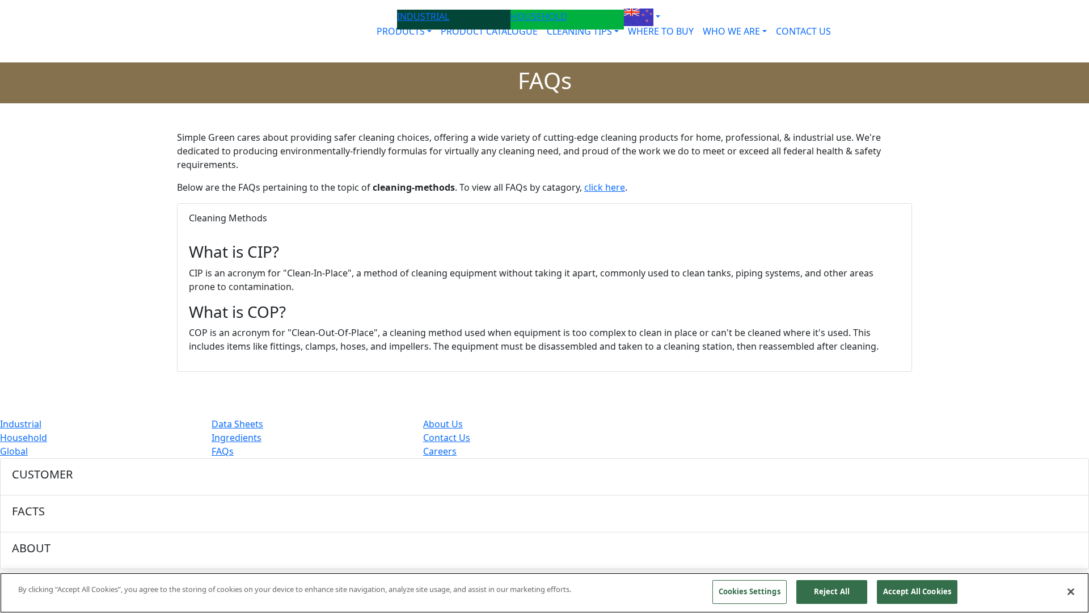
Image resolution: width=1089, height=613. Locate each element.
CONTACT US (803, 31)
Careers (440, 451)
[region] (544, 593)
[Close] (1070, 591)
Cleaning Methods (228, 218)
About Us (443, 424)
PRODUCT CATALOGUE (489, 31)
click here (604, 187)
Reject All (832, 591)
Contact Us (446, 437)
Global (14, 451)
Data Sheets (237, 424)
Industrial (20, 424)
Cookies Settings (749, 591)
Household (23, 437)
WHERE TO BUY (661, 31)
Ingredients (236, 437)
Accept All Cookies (917, 591)
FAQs (223, 451)
